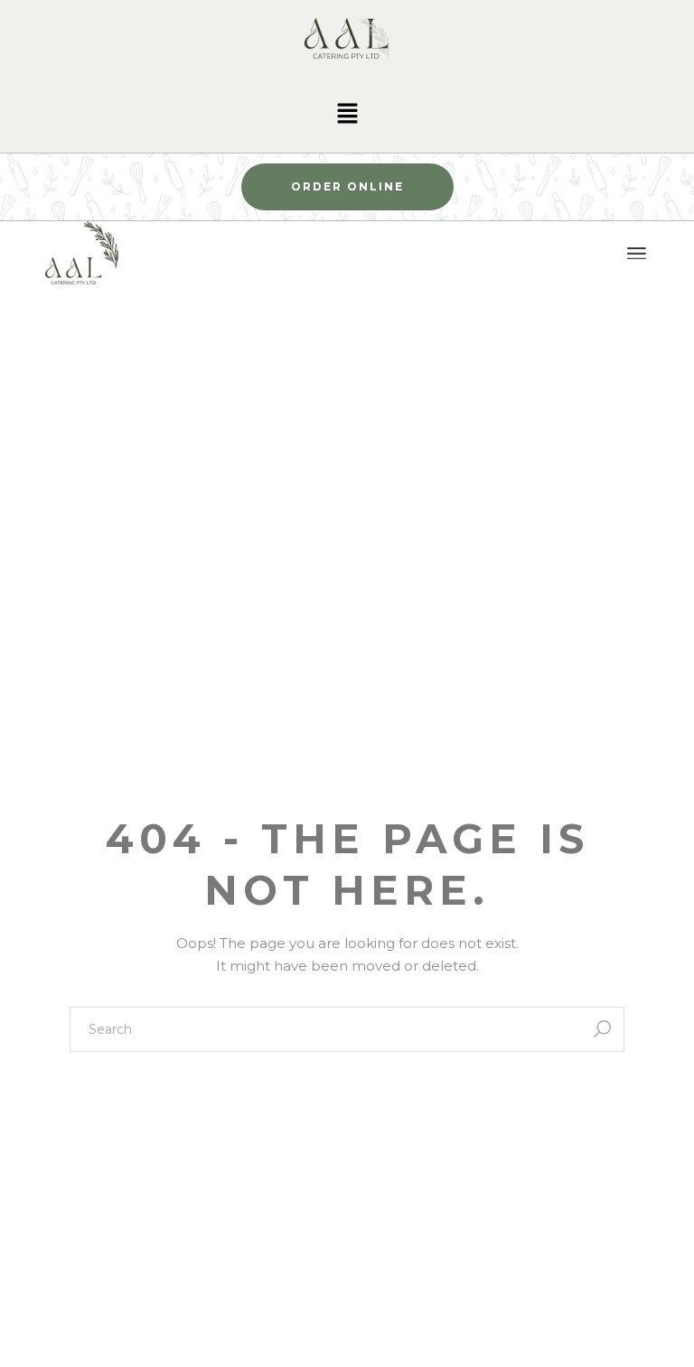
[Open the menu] (636, 254)
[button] (347, 115)
